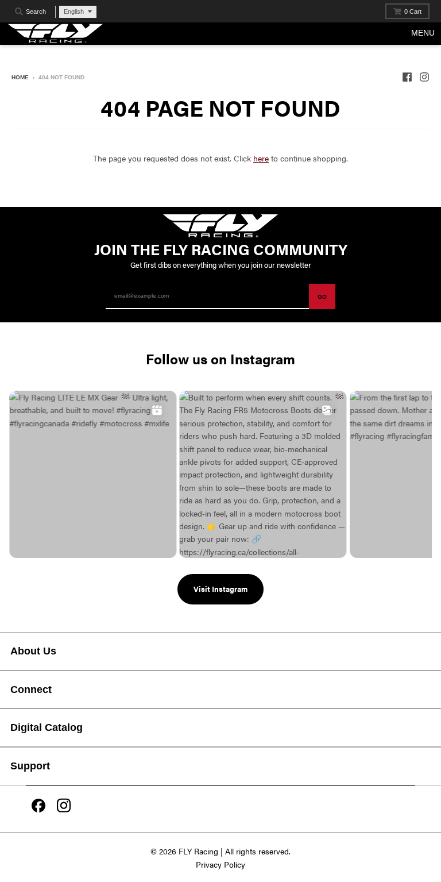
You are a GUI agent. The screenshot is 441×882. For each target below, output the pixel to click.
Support (30, 766)
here (261, 158)
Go (322, 297)
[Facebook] (38, 807)
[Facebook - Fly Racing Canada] (407, 77)
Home (20, 77)
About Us (33, 651)
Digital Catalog (46, 727)
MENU (423, 32)
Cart (412, 11)
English (74, 11)
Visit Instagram (220, 588)
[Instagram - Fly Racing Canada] (424, 77)
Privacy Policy (220, 864)
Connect (31, 689)
